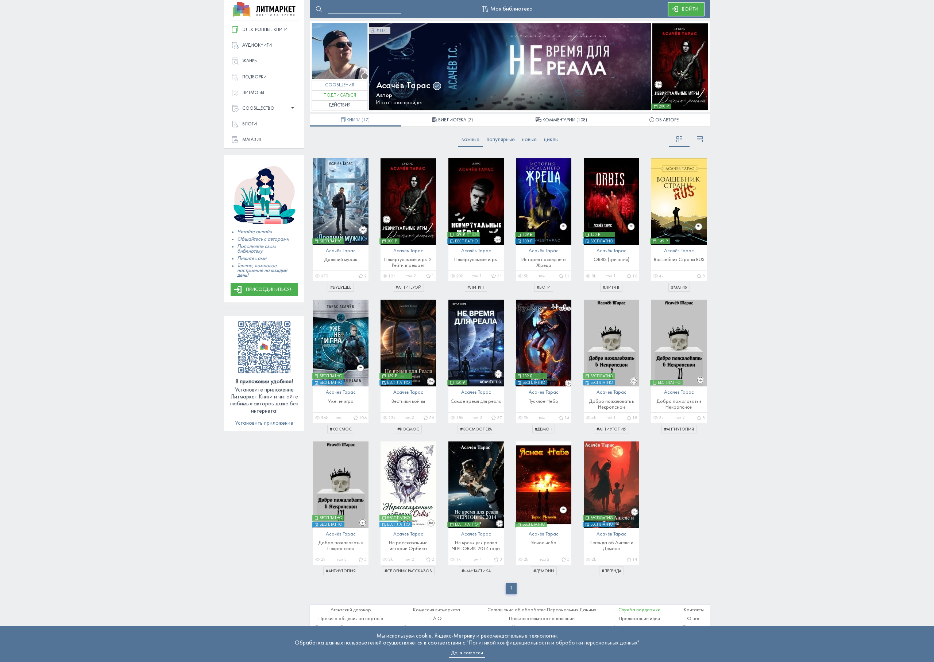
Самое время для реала (476, 401)
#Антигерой (408, 287)
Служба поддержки (639, 610)
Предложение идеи (639, 618)
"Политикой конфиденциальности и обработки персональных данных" (553, 643)
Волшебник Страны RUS (679, 259)
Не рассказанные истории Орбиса (408, 546)
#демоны (543, 571)
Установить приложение (264, 423)
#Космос (341, 429)
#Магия (679, 287)
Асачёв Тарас (403, 85)
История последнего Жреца (543, 262)
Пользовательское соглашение (542, 618)
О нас (693, 618)
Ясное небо (543, 543)
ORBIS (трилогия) (611, 259)
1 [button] (511, 588)
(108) (565, 120)
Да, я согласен (467, 653)
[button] (264, 109)
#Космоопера (476, 429)
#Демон (543, 429)
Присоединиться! (268, 289)
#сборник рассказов (408, 571)
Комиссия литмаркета (436, 610)
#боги (544, 287)
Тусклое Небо (543, 401)
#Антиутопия (611, 429)
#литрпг (476, 287)
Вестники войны (408, 401)
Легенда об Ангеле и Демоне (611, 546)
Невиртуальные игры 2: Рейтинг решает (408, 262)
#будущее (340, 287)
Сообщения (339, 85)
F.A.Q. (437, 618)
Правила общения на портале (351, 618)
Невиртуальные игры (476, 259)
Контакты (694, 610)
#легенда (611, 571)
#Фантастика (476, 571)
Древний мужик (340, 259)
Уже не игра (341, 401)
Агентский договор (351, 610)
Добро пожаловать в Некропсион (611, 404)
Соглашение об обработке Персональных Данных (541, 610)
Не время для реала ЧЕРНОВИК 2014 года (476, 546)
